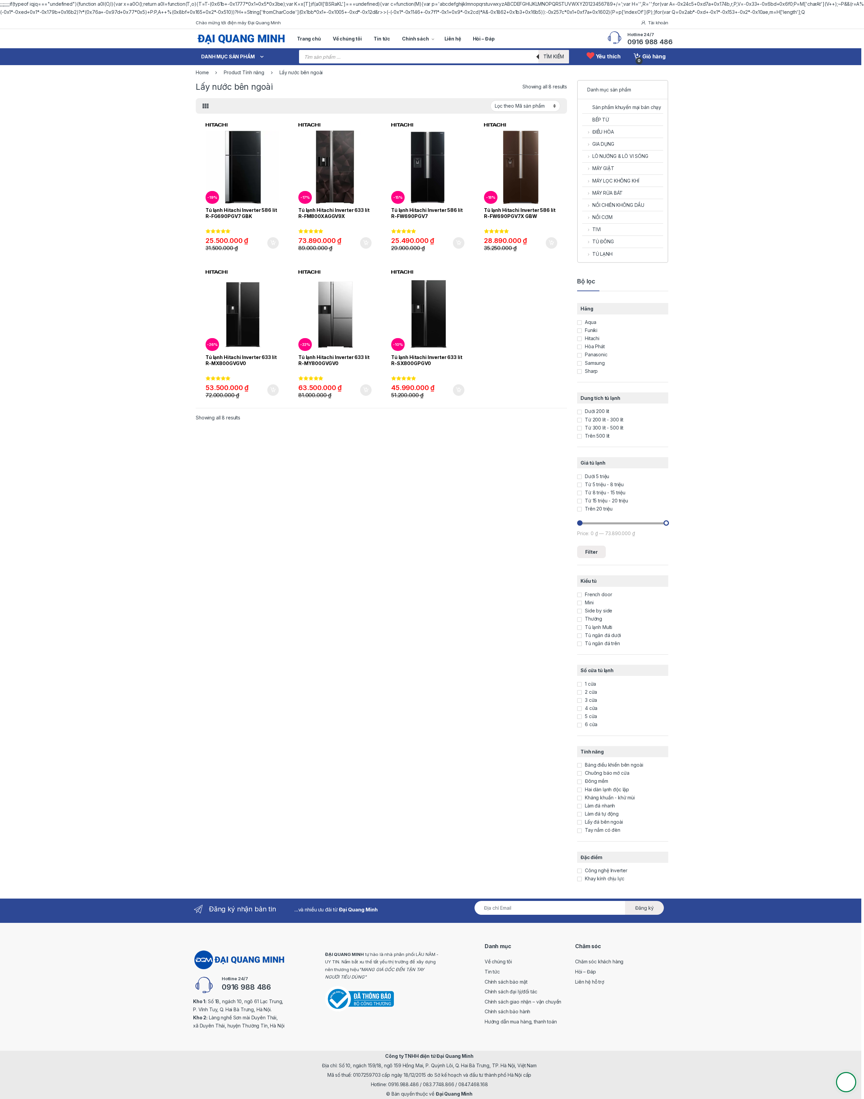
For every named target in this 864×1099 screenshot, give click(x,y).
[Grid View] (205, 106)
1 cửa (590, 684)
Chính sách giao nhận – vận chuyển (523, 1002)
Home (202, 72)
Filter (591, 552)
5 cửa (591, 716)
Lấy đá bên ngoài (604, 822)
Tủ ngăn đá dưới (603, 635)
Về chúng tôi (347, 39)
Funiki (591, 330)
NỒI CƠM (602, 217)
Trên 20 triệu (599, 509)
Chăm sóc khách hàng (599, 961)
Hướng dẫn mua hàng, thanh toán (521, 1021)
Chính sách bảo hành (507, 1011)
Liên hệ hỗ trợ (589, 982)
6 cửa (591, 724)
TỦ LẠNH (602, 254)
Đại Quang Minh (454, 1094)
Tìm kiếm (553, 56)
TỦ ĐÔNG (603, 241)
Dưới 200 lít (597, 411)
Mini (589, 602)
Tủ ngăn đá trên (602, 643)
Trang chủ (309, 39)
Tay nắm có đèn (602, 830)
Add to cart (273, 243)
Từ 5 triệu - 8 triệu (604, 484)
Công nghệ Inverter (606, 870)
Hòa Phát (595, 346)
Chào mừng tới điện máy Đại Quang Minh (238, 22)
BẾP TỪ (600, 119)
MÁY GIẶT (603, 168)
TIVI (596, 229)
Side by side (598, 610)
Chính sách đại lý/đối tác (511, 991)
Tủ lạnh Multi (598, 627)
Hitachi (592, 338)
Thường (593, 619)
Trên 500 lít (597, 436)
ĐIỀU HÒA (603, 132)
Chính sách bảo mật (506, 982)
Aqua (590, 322)
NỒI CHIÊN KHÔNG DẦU (618, 205)
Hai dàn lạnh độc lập (607, 789)
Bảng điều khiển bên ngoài (614, 765)
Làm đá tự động (602, 814)
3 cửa (591, 700)
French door (598, 594)
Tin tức (382, 39)
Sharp (591, 371)
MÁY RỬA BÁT (607, 193)
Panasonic (596, 354)
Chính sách (415, 39)
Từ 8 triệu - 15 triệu (605, 492)
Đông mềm (596, 781)
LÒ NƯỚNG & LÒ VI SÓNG (620, 156)
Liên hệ (452, 39)
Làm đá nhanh (600, 805)
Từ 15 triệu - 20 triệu (606, 500)
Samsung (595, 363)
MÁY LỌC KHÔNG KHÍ (615, 181)
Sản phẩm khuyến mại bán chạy (626, 107)
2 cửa (591, 692)
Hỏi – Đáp (484, 39)
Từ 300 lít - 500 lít (604, 428)
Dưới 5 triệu (597, 476)
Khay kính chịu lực (604, 878)
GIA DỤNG (603, 144)
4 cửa (591, 708)
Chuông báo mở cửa (607, 773)
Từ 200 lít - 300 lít (604, 419)
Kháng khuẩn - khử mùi (610, 797)
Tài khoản (658, 22)
